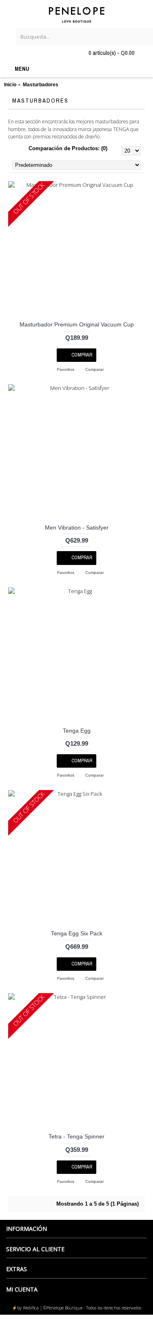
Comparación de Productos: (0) (68, 148)
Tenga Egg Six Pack (76, 933)
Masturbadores (40, 85)
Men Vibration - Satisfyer (77, 527)
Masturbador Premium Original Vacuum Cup (77, 324)
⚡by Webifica (25, 1308)
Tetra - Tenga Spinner (76, 1136)
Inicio (10, 85)
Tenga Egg (77, 730)
